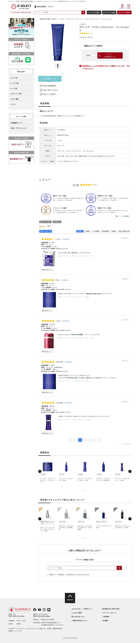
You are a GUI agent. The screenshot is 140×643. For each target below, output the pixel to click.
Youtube (39, 609)
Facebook (34, 609)
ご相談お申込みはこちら (79, 620)
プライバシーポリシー (109, 613)
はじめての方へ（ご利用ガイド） (82, 609)
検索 (119, 568)
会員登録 (129, 8)
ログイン (51, 6)
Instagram (44, 609)
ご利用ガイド (122, 8)
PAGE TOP (70, 600)
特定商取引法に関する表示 (111, 609)
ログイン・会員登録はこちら (110, 55)
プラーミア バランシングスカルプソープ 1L (78, 256)
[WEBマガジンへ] (21, 148)
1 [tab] (83, 493)
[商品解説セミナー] (21, 163)
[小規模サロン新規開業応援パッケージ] (21, 35)
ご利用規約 (105, 616)
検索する (83, 12)
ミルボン (82, 24)
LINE (49, 609)
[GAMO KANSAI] (19, 611)
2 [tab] (87, 493)
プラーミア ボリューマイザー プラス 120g (78, 338)
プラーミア (60, 145)
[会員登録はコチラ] (21, 50)
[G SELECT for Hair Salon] (21, 6)
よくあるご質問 (77, 613)
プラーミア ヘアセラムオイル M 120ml (77, 419)
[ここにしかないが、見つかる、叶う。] (21, 12)
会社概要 (105, 620)
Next (129, 471)
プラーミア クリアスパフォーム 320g (76, 297)
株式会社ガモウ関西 (47, 619)
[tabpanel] (57, 42)
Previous (39, 471)
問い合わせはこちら (78, 616)
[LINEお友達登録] (21, 64)
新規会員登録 (41, 6)
